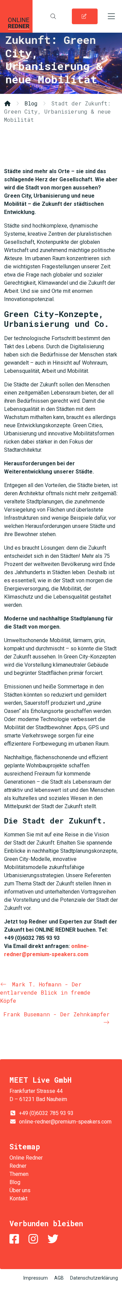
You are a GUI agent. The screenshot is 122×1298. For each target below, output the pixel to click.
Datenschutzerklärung (94, 1278)
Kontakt (18, 1198)
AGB (59, 1278)
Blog (31, 103)
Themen (18, 1174)
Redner (17, 1166)
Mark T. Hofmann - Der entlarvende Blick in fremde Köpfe (45, 992)
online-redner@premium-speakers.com (65, 1121)
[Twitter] (54, 1239)
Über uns (19, 1190)
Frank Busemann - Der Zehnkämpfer (56, 1014)
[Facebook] (15, 1239)
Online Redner (16, 16)
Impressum (35, 1278)
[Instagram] (34, 1239)
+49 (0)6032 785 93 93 (46, 1113)
